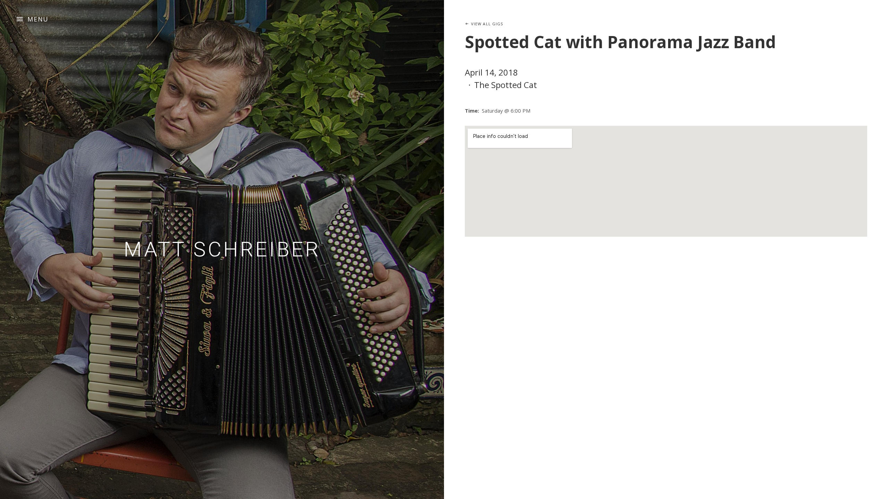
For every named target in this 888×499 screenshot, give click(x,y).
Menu (38, 19)
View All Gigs (487, 23)
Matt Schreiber (222, 249)
